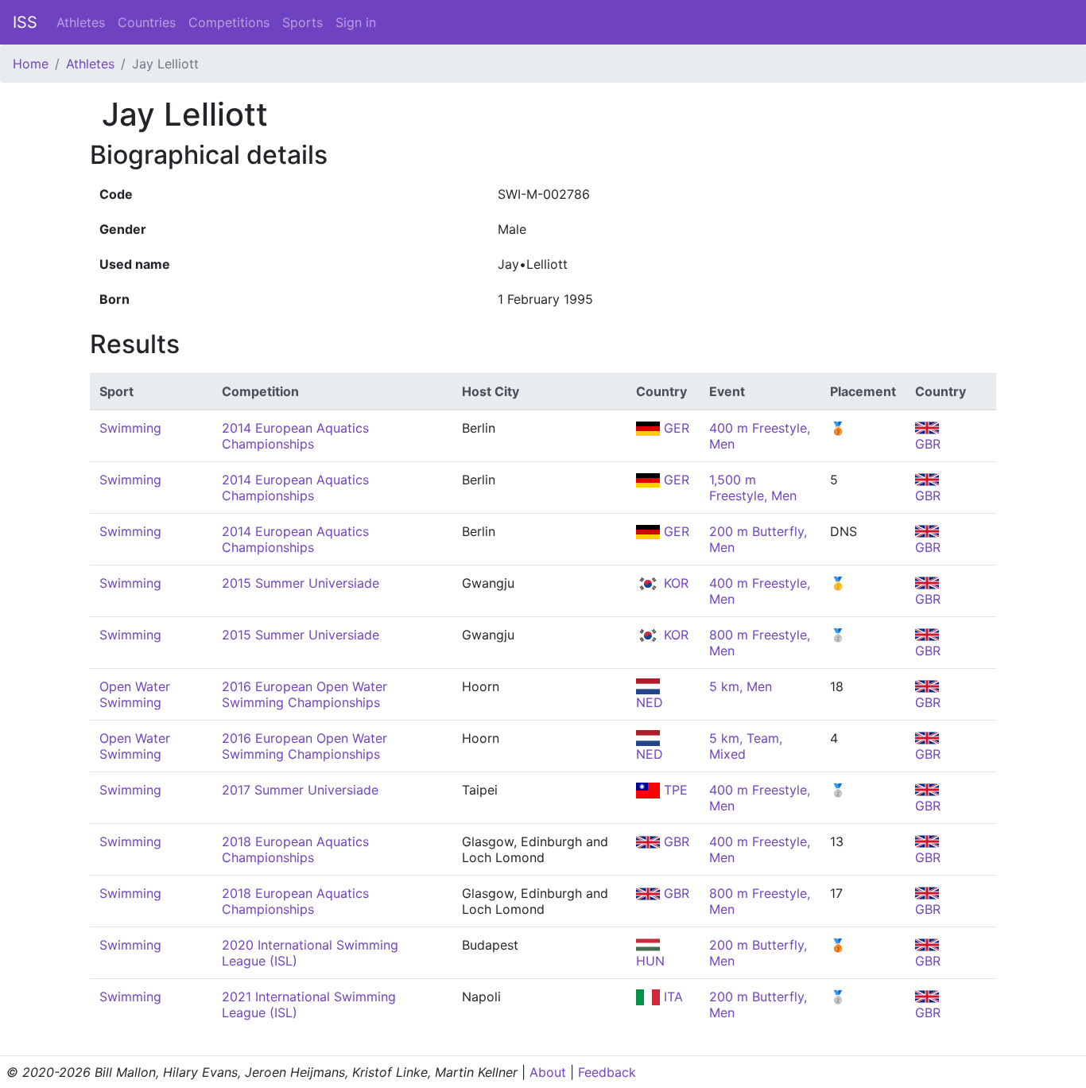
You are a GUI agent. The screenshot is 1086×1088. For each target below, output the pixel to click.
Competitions (229, 22)
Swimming (130, 428)
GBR (674, 841)
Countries (147, 22)
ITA (671, 996)
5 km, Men (740, 686)
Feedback (607, 1072)
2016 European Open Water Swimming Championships (304, 694)
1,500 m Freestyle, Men (753, 487)
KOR (674, 583)
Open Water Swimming (134, 694)
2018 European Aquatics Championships (295, 849)
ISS (25, 22)
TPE (674, 790)
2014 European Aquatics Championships (295, 436)
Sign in (355, 22)
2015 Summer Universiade (300, 583)
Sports (302, 22)
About (547, 1072)
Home (30, 64)
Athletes (80, 22)
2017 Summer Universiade (300, 790)
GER (674, 428)
